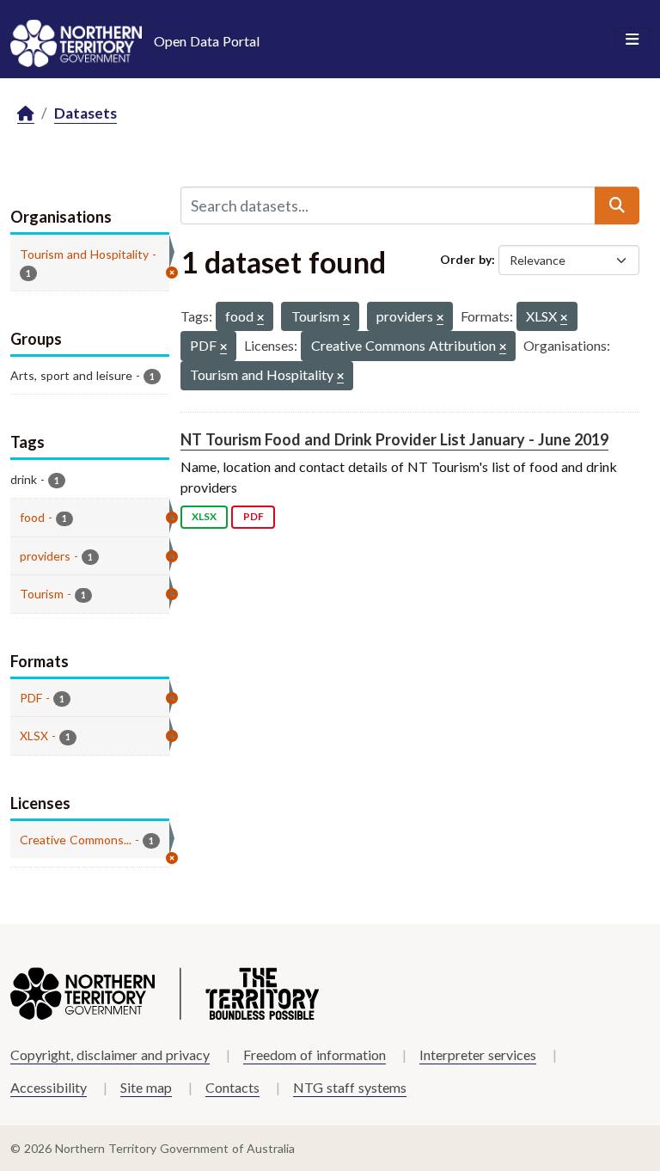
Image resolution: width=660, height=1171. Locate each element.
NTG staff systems (349, 1087)
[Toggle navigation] (632, 40)
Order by (466, 259)
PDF (253, 516)
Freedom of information (314, 1054)
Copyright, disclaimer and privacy (110, 1054)
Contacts (232, 1087)
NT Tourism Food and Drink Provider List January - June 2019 (394, 439)
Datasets (85, 113)
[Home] (25, 114)
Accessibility (48, 1087)
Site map (146, 1087)
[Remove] (260, 318)
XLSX (204, 516)
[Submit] (617, 205)
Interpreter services (477, 1054)
